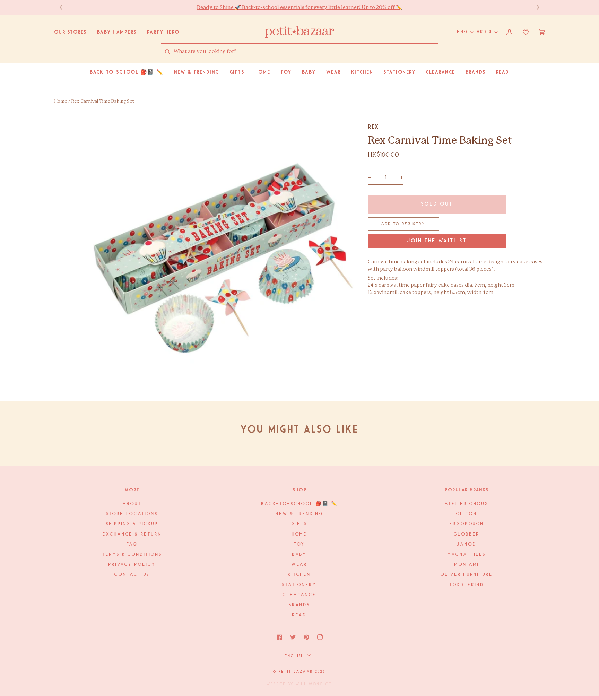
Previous (64, 7)
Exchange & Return (132, 534)
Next (534, 7)
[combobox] (305, 52)
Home (60, 101)
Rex (373, 127)
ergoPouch (467, 524)
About (132, 504)
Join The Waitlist (437, 241)
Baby (299, 554)
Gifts (299, 524)
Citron (466, 514)
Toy (299, 544)
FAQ (132, 544)
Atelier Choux (467, 504)
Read (299, 615)
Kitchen (299, 574)
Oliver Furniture (467, 574)
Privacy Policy (132, 564)
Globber (466, 534)
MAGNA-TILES (467, 554)
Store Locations (132, 514)
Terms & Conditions (132, 554)
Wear (300, 564)
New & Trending (299, 514)
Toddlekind (467, 585)
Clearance (299, 595)
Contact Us (132, 574)
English (295, 656)
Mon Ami (466, 564)
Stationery (299, 585)
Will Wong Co (314, 684)
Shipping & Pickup (132, 524)
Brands (299, 605)
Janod (467, 544)
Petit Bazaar (296, 672)
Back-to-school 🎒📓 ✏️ (299, 504)
